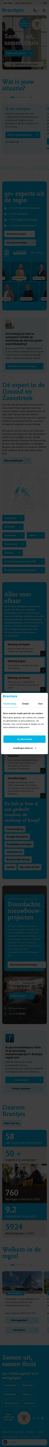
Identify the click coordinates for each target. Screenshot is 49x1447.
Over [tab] (40, 704)
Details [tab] (25, 704)
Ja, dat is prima (24, 739)
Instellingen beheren (23, 748)
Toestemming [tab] (9, 704)
